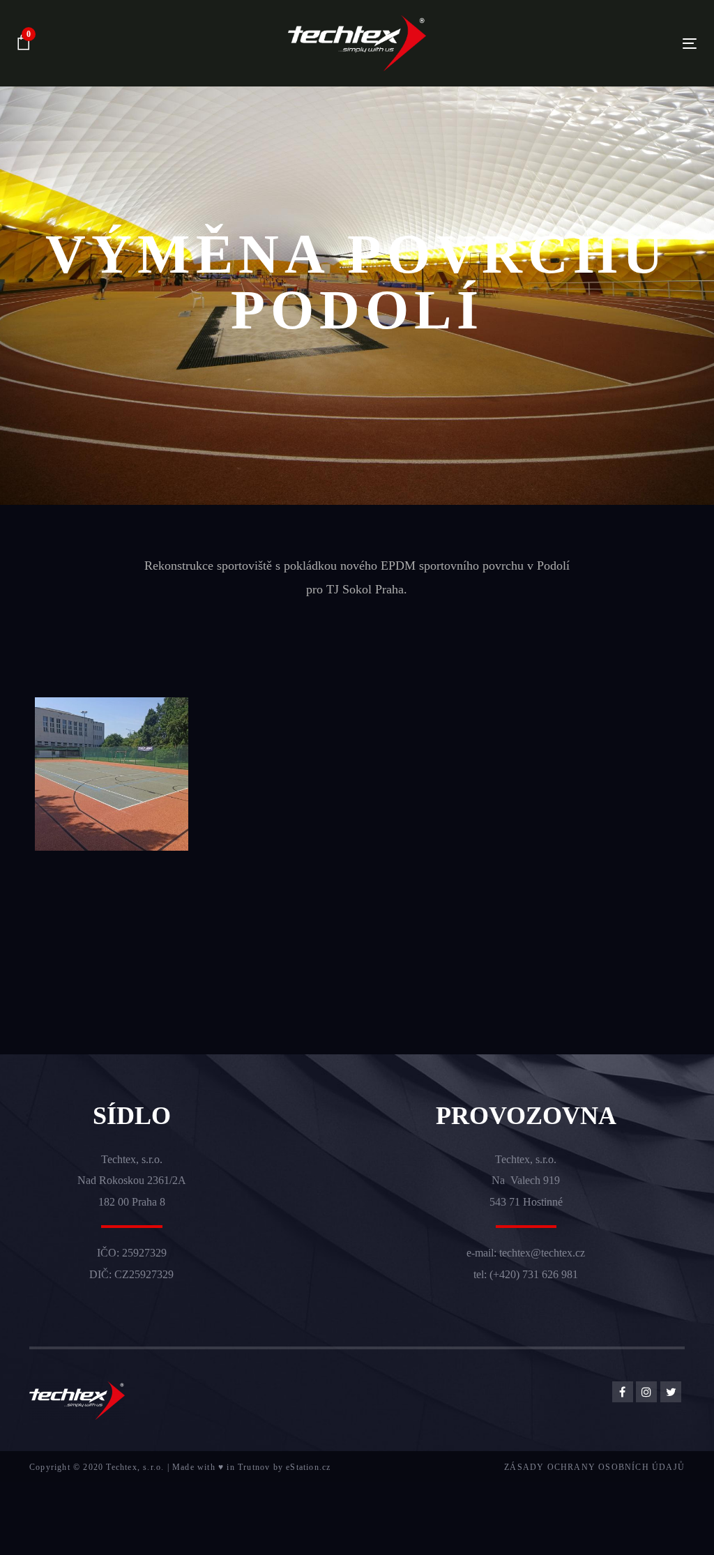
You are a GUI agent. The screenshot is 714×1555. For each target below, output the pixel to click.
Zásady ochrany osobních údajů (594, 1467)
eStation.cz (308, 1467)
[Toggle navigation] (583, 43)
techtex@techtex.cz (542, 1253)
